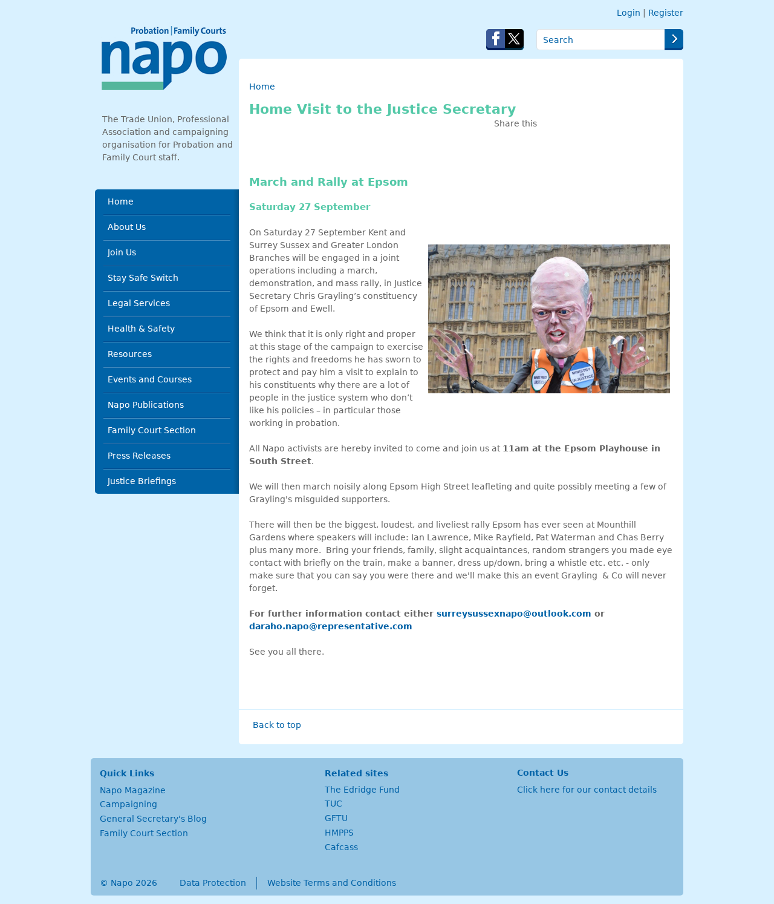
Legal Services (139, 303)
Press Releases (139, 455)
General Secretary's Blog (153, 819)
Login (628, 13)
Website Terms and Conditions (331, 883)
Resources (130, 354)
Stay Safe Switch (143, 278)
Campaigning (128, 804)
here (550, 789)
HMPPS (339, 832)
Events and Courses (150, 379)
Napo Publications (146, 405)
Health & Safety (141, 328)
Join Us (122, 252)
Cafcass (341, 847)
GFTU (336, 818)
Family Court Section (152, 430)
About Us (127, 227)
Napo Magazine (133, 790)
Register (665, 13)
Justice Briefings (142, 481)
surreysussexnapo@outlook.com (514, 613)
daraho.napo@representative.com (330, 626)
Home (121, 201)
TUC (333, 803)
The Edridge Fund (362, 789)
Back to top (277, 725)
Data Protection (213, 883)
